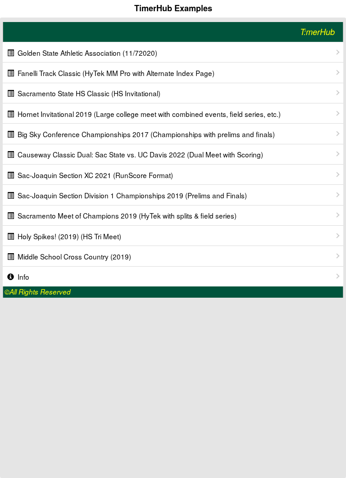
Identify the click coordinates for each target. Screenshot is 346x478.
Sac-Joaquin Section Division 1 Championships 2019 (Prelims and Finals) (132, 195)
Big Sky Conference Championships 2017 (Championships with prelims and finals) (146, 134)
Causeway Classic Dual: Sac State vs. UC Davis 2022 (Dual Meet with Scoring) (140, 154)
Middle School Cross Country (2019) (74, 256)
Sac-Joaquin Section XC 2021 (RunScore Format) (95, 175)
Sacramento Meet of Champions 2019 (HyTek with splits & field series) (127, 215)
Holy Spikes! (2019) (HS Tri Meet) (69, 236)
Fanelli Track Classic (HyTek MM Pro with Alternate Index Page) (116, 73)
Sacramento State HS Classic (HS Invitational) (89, 93)
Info (23, 276)
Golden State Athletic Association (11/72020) (87, 53)
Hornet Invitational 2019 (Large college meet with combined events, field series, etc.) (149, 114)
